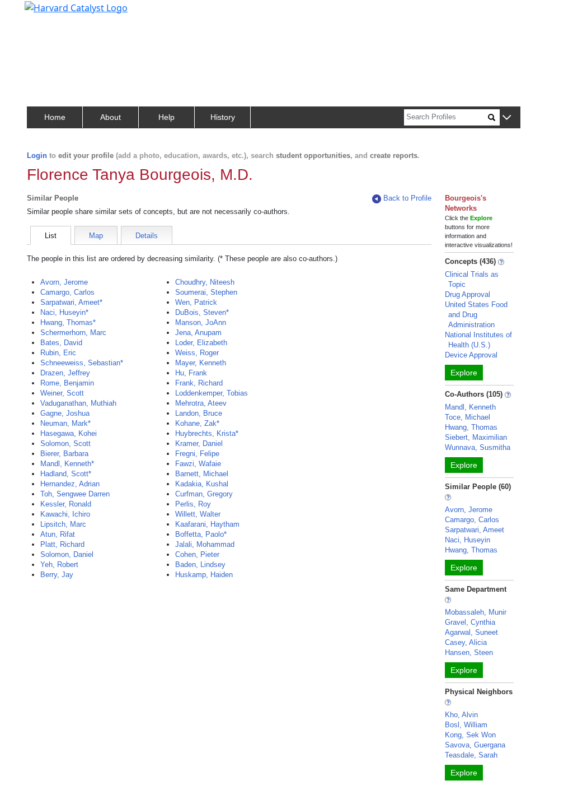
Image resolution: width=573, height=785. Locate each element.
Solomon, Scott (65, 443)
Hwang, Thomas (471, 427)
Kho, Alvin (461, 714)
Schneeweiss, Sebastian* (81, 363)
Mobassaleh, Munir (475, 612)
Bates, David (61, 342)
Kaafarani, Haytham (207, 524)
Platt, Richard (62, 544)
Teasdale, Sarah (471, 755)
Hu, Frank (191, 373)
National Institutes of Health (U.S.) (478, 340)
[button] (507, 118)
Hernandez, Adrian (70, 484)
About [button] (110, 117)
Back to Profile (407, 198)
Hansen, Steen (469, 652)
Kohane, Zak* (197, 423)
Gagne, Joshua (65, 413)
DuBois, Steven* (202, 312)
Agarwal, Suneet (471, 632)
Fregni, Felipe (197, 453)
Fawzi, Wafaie (198, 463)
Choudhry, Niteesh (204, 282)
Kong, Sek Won (470, 735)
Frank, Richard (199, 383)
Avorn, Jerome (64, 282)
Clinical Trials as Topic (472, 279)
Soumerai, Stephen (206, 292)
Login (37, 155)
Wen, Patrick (196, 302)
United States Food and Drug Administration (476, 314)
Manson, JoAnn (200, 322)
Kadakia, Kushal (201, 484)
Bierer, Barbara (64, 453)
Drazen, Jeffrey (65, 373)
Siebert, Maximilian (476, 437)
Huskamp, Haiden (204, 574)
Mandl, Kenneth (470, 407)
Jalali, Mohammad (204, 544)
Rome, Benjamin (67, 383)
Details (146, 235)
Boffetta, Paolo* (201, 534)
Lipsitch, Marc (63, 524)
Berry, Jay (56, 574)
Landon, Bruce (198, 413)
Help (166, 117)
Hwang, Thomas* (68, 322)
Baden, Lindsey (200, 564)
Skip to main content (46, 13)
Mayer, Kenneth (200, 363)
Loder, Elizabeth (201, 342)
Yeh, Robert (59, 564)
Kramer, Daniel (199, 443)
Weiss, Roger (197, 353)
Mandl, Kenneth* (67, 463)
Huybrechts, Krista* (206, 433)
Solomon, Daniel (66, 554)
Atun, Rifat (57, 534)
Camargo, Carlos (67, 292)
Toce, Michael (467, 417)
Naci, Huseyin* (64, 312)
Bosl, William (466, 725)
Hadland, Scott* (65, 474)
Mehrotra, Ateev (201, 403)
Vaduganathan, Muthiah (78, 403)
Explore (463, 372)
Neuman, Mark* (65, 423)
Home (54, 117)
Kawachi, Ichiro (65, 514)
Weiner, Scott (62, 393)
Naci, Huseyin (467, 540)
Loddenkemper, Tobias (211, 393)
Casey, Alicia (466, 642)
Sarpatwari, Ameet (474, 530)
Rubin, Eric (58, 353)
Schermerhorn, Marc (73, 332)
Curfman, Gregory (204, 494)
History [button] (222, 117)
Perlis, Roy (193, 504)
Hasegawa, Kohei (68, 433)
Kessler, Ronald (65, 504)
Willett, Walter (197, 514)
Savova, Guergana (475, 745)
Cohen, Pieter (197, 554)
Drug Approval (467, 294)
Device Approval (471, 355)
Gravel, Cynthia (470, 622)
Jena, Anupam (198, 332)
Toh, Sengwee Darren (75, 494)
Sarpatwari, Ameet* (71, 302)
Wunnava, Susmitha (477, 447)
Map (96, 235)
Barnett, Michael (201, 474)
